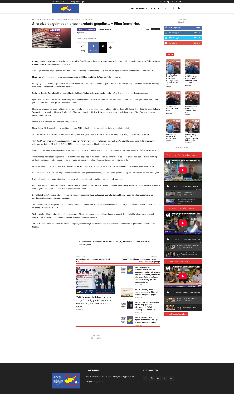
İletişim (176, 8)
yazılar (34, 19)
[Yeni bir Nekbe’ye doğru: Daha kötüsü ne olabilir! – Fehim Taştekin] (192, 66)
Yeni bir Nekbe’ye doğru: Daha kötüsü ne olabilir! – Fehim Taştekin (191, 78)
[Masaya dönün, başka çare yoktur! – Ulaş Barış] (192, 98)
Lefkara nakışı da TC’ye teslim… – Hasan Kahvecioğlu (191, 137)
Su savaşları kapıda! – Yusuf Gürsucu (172, 108)
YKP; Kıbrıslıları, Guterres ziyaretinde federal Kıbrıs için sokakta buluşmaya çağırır (146, 292)
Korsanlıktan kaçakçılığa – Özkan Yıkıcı (171, 136)
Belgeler (155, 8)
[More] (110, 47)
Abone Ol (196, 43)
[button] (160, 2)
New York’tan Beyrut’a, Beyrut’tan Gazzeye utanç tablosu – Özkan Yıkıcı (172, 79)
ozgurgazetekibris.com (105, 29)
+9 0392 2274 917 (59, 2)
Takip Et (197, 33)
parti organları (137, 8)
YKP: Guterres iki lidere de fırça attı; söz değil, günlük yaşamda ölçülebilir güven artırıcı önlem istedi (93, 302)
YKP (166, 8)
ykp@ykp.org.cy (79, 2)
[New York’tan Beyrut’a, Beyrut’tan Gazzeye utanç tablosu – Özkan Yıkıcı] (173, 66)
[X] (176, 1)
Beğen (198, 27)
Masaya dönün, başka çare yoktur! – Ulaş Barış (191, 109)
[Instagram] (168, 1)
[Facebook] (164, 1)
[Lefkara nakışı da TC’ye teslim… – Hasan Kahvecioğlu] (192, 126)
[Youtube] (180, 1)
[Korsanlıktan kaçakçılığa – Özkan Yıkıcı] (173, 126)
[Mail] (172, 1)
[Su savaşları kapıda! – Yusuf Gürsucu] (173, 98)
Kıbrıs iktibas (42, 19)
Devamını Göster (182, 147)
